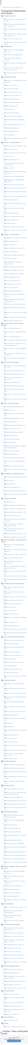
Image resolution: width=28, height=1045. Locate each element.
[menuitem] (1, 3)
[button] (1, 1)
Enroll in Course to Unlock (14, 1041)
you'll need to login (20, 1039)
